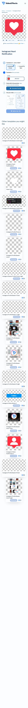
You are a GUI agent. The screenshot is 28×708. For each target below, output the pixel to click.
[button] (6, 40)
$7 (24, 143)
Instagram (8, 10)
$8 (24, 210)
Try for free (13, 168)
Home (3, 10)
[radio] (10, 67)
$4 (20, 168)
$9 (24, 278)
